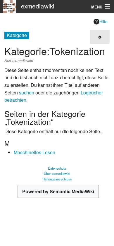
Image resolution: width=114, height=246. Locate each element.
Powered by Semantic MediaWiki (58, 191)
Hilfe (103, 21)
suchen (26, 92)
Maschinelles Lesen (34, 152)
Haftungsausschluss (57, 179)
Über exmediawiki (57, 173)
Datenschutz (57, 168)
